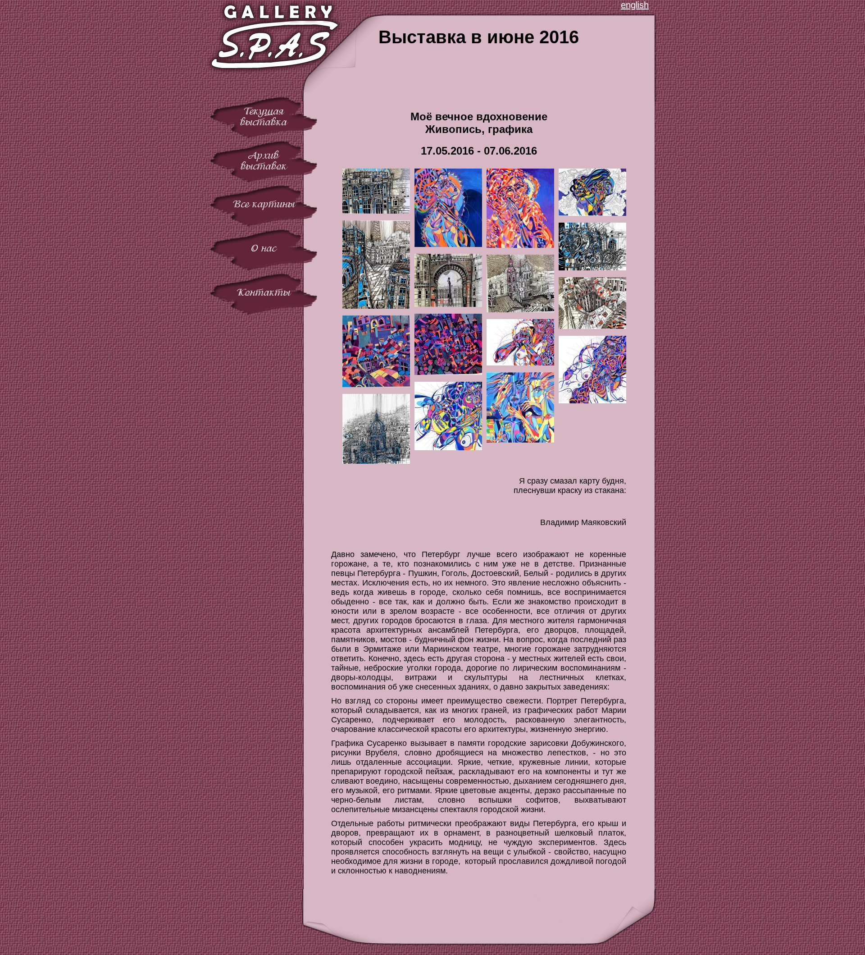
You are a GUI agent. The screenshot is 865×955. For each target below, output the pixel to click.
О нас (263, 248)
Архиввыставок (264, 160)
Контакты (264, 292)
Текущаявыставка (263, 116)
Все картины (263, 204)
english (635, 5)
